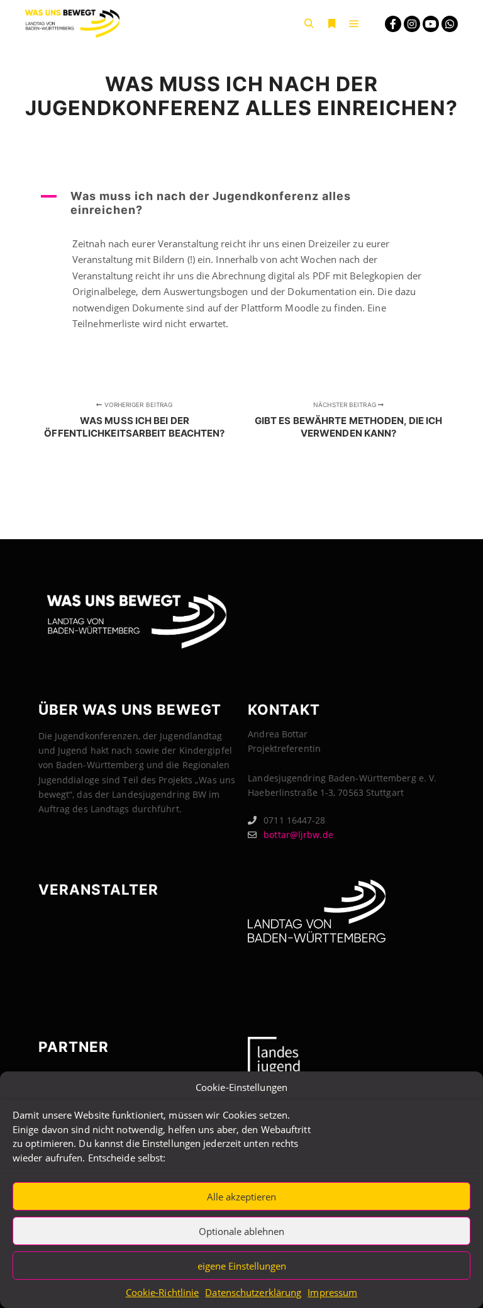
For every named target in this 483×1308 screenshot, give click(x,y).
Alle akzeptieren (241, 1196)
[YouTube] (431, 24)
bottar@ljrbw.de (298, 835)
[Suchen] (308, 24)
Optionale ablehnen (241, 1231)
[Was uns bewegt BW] (72, 23)
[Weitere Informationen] (331, 24)
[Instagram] (412, 24)
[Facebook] (393, 24)
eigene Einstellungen (241, 1266)
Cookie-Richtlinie (162, 1292)
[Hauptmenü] (354, 24)
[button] (241, 203)
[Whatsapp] (449, 24)
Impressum (332, 1292)
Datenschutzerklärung (253, 1292)
